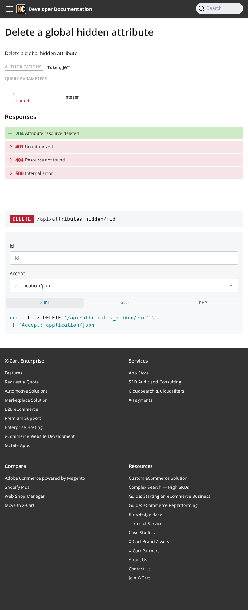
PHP (203, 303)
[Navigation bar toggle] (9, 9)
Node (124, 303)
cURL (45, 303)
